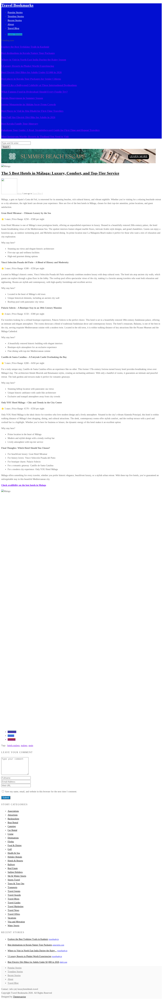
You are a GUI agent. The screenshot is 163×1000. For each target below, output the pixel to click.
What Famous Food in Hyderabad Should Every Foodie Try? (34, 91)
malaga (24, 745)
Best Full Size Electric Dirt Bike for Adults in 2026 (28, 117)
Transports (12, 887)
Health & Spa (14, 853)
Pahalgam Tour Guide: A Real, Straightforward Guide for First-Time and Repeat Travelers (50, 130)
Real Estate (13, 868)
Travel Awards (14, 895)
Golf (10, 849)
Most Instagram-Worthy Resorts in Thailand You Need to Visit (35, 136)
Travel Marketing (15, 906)
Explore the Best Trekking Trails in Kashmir (25, 46)
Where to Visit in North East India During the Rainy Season (33, 59)
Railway (11, 864)
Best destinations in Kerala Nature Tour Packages (28, 53)
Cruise (10, 834)
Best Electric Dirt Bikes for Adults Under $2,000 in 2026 (31, 72)
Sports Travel (14, 880)
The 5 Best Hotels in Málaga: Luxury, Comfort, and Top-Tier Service (60, 173)
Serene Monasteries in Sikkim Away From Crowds (28, 104)
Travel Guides (14, 902)
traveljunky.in (54, 939)
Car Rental (12, 830)
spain (30, 745)
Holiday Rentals (15, 857)
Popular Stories (15, 12)
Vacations (12, 918)
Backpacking (13, 819)
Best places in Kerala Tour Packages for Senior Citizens (31, 78)
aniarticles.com (58, 945)
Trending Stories (16, 16)
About (11, 24)
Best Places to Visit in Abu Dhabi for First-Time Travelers (32, 111)
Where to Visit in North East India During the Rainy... (32, 950)
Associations (13, 811)
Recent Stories (15, 20)
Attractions (13, 815)
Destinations (13, 838)
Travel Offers (14, 914)
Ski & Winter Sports (17, 876)
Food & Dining (14, 845)
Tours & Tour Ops (16, 883)
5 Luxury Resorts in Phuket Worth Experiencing (27, 66)
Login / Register (15, 34)
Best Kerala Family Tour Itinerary (19, 123)
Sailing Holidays (15, 872)
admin (19, 193)
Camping (12, 826)
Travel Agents (14, 891)
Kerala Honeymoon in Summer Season (22, 98)
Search (6, 147)
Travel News (13, 910)
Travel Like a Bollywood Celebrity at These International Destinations (39, 85)
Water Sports (13, 925)
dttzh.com (63, 962)
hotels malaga (13, 745)
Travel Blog (13, 28)
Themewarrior (19, 997)
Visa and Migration (16, 922)
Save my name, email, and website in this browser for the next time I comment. (41, 791)
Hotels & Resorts (15, 861)
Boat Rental (13, 822)
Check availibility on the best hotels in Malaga (23, 485)
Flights (11, 841)
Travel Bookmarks (17, 5)
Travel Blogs (13, 899)
